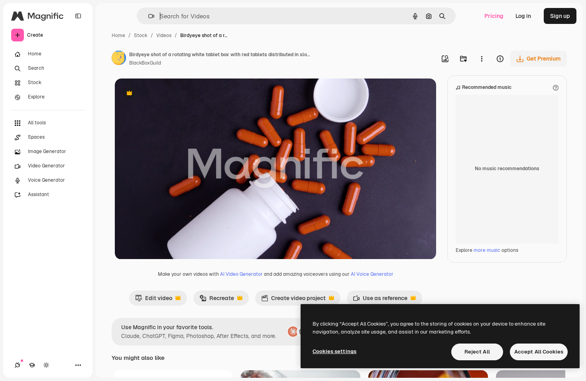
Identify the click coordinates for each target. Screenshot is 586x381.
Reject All (477, 351)
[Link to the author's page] (119, 59)
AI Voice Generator (372, 274)
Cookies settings (334, 351)
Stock (140, 35)
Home (118, 35)
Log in (523, 16)
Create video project (293, 300)
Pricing (493, 16)
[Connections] (17, 365)
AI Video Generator (241, 274)
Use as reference (380, 300)
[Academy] (32, 365)
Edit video (153, 300)
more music (487, 250)
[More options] (482, 59)
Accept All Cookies (538, 351)
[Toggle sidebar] (78, 16)
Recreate (216, 300)
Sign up (560, 16)
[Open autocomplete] (148, 16)
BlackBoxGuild (145, 63)
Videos (163, 35)
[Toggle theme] (46, 365)
